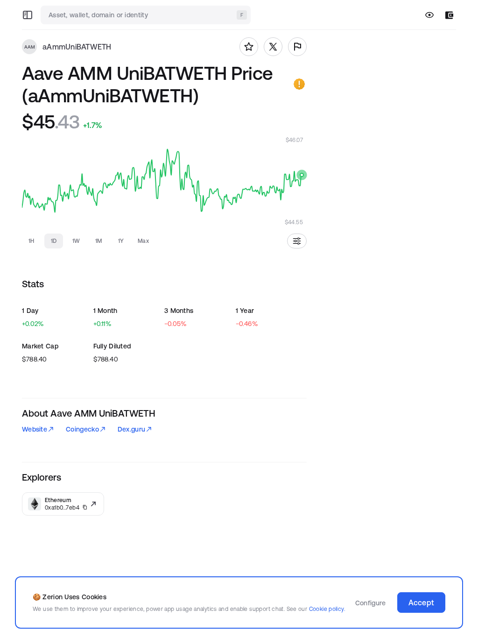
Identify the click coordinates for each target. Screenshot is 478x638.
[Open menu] (27, 15)
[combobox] (147, 15)
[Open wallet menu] (449, 15)
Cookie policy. (327, 609)
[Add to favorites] (248, 46)
